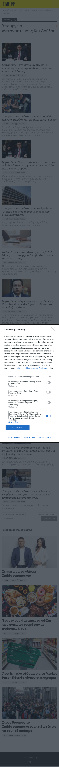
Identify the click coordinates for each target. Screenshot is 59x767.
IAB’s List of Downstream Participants (33, 368)
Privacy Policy (45, 437)
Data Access (29, 437)
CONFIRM (17, 428)
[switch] (48, 382)
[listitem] (29, 376)
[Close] (53, 329)
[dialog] (29, 383)
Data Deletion (14, 437)
